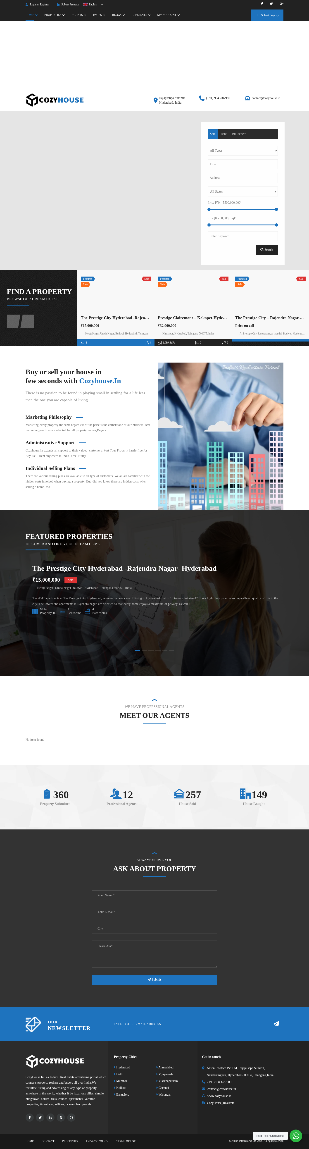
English (93, 4)
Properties (70, 1141)
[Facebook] (262, 3)
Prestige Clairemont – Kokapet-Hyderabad (195, 317)
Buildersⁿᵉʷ (239, 134)
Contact (48, 1141)
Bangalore (122, 1094)
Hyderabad (122, 1067)
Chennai (163, 1087)
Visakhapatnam (168, 1081)
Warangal (164, 1094)
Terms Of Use (125, 1141)
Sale (212, 134)
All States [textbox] (216, 191)
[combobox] (243, 191)
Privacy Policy (97, 1141)
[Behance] (50, 1117)
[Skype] (61, 1117)
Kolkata (120, 1087)
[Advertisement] (154, 54)
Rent (224, 134)
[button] (137, 651)
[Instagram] (71, 1117)
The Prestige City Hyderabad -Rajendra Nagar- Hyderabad (133, 317)
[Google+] (281, 3)
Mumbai (121, 1081)
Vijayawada (165, 1074)
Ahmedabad (166, 1067)
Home (30, 1141)
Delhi (119, 1074)
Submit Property (70, 4)
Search (268, 249)
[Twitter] (271, 3)
